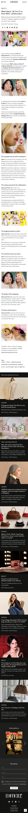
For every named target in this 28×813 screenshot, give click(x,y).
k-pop (3, 367)
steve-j (8, 362)
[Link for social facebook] (12, 802)
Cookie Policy (14, 810)
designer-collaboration (9, 364)
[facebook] (5, 27)
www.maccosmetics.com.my (9, 352)
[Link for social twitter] (9, 802)
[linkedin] (10, 27)
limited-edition (16, 362)
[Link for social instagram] (15, 802)
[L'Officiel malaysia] (14, 2)
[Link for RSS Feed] (19, 802)
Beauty (3, 8)
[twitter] (12, 27)
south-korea (10, 367)
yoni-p (3, 362)
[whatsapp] (14, 27)
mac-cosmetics (20, 367)
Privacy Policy (23, 784)
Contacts (14, 805)
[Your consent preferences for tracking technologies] (25, 810)
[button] (25, 743)
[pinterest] (7, 27)
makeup (20, 364)
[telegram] (17, 27)
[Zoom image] (14, 138)
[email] (2, 27)
